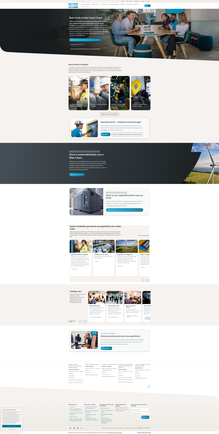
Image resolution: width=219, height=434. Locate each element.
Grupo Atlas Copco (105, 408)
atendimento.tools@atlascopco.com (109, 376)
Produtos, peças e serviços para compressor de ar (91, 407)
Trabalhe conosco (95, 4)
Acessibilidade (127, 428)
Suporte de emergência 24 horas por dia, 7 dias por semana (127, 134)
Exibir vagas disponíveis (96, 317)
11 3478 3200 (138, 376)
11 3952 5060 (88, 372)
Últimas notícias (129, 1)
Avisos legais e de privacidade (108, 428)
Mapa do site (134, 428)
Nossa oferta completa (114, 4)
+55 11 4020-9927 (105, 374)
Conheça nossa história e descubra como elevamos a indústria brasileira (124, 210)
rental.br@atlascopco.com (140, 378)
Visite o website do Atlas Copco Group (114, 432)
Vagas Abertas (136, 1)
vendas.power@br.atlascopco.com (125, 379)
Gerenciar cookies (119, 428)
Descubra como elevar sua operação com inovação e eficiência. (86, 39)
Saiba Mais (74, 269)
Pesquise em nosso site (76, 44)
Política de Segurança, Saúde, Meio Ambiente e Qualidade (76, 419)
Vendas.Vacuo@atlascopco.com (92, 374)
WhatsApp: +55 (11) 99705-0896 (125, 377)
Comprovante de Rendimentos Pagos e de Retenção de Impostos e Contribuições (106, 420)
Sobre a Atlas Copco (86, 4)
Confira (143, 267)
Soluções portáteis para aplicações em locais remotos (91, 419)
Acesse (96, 261)
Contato (122, 1)
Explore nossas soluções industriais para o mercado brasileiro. (85, 49)
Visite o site (145, 417)
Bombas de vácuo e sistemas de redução (91, 411)
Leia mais (120, 266)
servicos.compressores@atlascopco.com (76, 382)
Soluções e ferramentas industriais (90, 415)
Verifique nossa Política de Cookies (9, 422)
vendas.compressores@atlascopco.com (76, 380)
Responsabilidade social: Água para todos (76, 413)
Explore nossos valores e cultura (132, 316)
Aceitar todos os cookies (11, 426)
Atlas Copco (72, 406)
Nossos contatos (73, 416)
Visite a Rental (105, 134)
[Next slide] (147, 280)
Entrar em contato (106, 348)
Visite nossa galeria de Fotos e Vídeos (107, 411)
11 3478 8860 (71, 376)
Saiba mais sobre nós (113, 317)
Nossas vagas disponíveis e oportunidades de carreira (75, 409)
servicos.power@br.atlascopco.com (125, 382)
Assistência (122, 4)
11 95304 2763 (71, 378)
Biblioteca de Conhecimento (132, 4)
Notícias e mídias (104, 4)
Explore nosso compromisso (77, 174)
